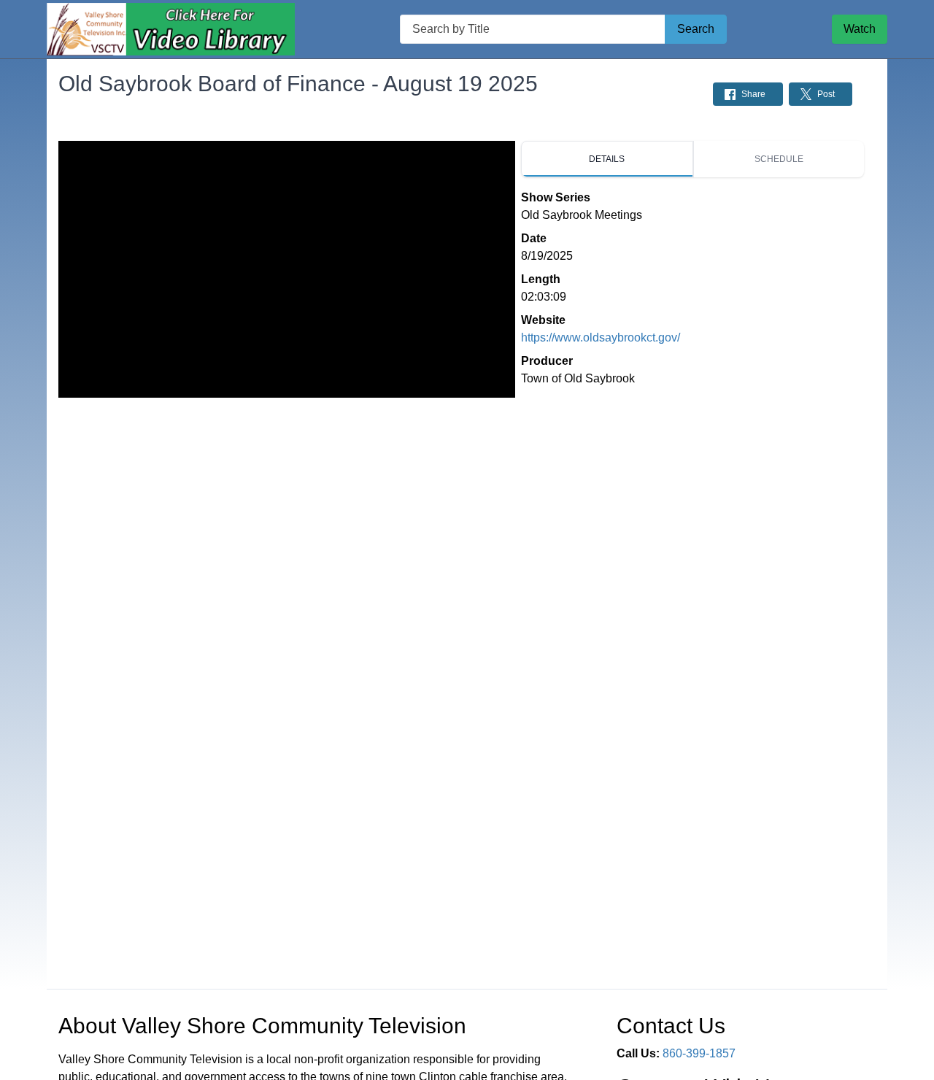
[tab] (606, 159)
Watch (860, 29)
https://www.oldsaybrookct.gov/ (600, 337)
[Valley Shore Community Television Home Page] (171, 29)
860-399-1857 (699, 1053)
